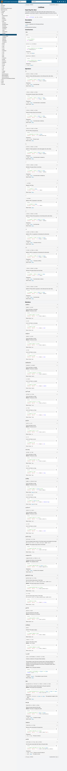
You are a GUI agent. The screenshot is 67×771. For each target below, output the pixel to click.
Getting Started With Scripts (6, 8)
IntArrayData (4, 31)
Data (3, 21)
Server (3, 63)
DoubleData (4, 27)
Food (3, 47)
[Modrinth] (63, 2)
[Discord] (59, 2)
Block (3, 17)
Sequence (4, 62)
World (3, 72)
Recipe (3, 59)
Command (4, 20)
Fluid (3, 46)
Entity (3, 43)
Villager (3, 71)
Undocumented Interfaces (31, 27)
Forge (2, 81)
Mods (2, 82)
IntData (3, 33)
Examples (2, 6)
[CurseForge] (61, 2)
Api (2, 14)
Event (3, 44)
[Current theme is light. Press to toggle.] (65, 2)
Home (2, 4)
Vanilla (2, 12)
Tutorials (3, 11)
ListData (4, 34)
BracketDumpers (5, 74)
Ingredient (4, 50)
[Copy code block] (57, 15)
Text (3, 68)
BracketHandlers (5, 75)
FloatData (4, 28)
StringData (4, 41)
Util (3, 69)
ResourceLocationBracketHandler (8, 78)
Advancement (5, 15)
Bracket (3, 18)
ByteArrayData (5, 24)
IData (3, 30)
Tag (3, 66)
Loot (3, 53)
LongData (4, 37)
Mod (3, 56)
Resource (4, 60)
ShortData (4, 40)
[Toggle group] (57, 32)
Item (3, 52)
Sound (3, 65)
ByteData (4, 25)
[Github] (57, 2)
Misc (3, 55)
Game (3, 49)
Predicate (4, 58)
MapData (4, 39)
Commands (3, 5)
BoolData (4, 23)
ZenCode (3, 84)
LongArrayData (5, 36)
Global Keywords (4, 9)
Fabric (2, 79)
